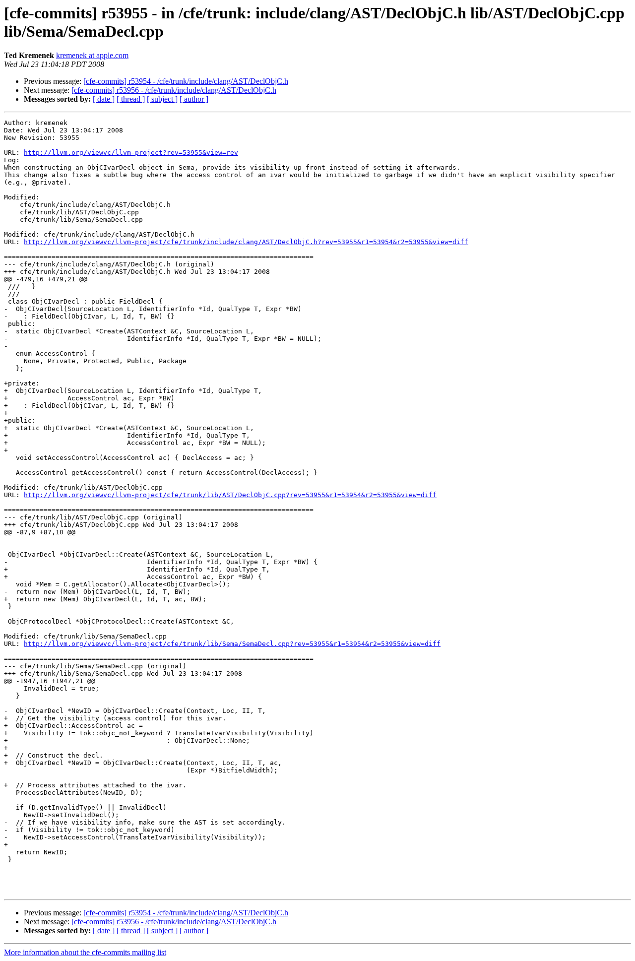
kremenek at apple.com (92, 55)
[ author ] (194, 99)
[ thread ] (131, 99)
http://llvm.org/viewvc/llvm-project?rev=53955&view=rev (131, 152)
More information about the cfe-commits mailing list (85, 952)
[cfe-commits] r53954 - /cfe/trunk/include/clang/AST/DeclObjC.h (185, 81)
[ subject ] (162, 99)
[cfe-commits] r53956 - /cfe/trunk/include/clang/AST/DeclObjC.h (173, 90)
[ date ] (104, 99)
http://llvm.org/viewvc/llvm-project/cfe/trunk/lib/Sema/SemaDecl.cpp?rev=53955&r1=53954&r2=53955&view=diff (232, 643)
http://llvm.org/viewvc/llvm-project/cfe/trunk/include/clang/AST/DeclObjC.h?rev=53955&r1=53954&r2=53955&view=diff (246, 242)
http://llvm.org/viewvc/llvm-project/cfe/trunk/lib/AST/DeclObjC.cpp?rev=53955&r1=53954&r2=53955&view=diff (230, 495)
